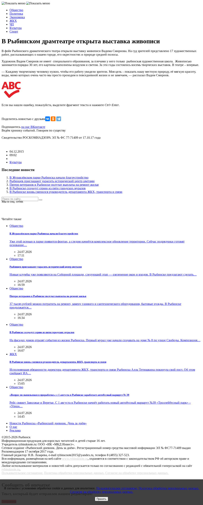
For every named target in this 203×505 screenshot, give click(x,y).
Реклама (15, 430)
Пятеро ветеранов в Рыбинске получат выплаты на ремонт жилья (54, 184)
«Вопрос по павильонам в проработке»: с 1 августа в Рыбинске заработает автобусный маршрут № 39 (69, 394)
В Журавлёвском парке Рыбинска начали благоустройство (49, 177)
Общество (16, 10)
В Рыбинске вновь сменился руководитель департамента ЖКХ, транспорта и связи (66, 191)
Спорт (14, 31)
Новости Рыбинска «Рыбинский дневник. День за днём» (48, 423)
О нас (13, 427)
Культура (16, 28)
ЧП (12, 24)
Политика (16, 13)
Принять (101, 498)
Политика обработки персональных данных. (74, 473)
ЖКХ (13, 20)
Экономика (17, 17)
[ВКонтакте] (47, 118)
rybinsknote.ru (11, 469)
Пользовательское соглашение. (22, 473)
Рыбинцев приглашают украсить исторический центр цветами (52, 181)
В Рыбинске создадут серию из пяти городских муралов (48, 188)
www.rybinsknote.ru (75, 458)
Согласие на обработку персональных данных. (137, 473)
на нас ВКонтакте (33, 127)
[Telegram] (58, 118)
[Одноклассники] (53, 118)
